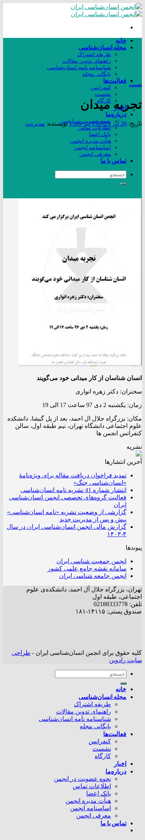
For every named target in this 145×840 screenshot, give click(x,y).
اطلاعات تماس (94, 127)
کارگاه (103, 756)
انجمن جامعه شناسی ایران (92, 575)
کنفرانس (101, 87)
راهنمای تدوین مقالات (86, 61)
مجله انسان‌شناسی (102, 47)
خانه (121, 40)
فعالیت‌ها (114, 80)
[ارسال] (123, 184)
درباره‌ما (116, 114)
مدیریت (35, 123)
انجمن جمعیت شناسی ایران (91, 561)
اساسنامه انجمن (92, 147)
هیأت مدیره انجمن (90, 141)
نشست (103, 94)
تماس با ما (113, 160)
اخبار (120, 763)
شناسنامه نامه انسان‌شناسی (79, 67)
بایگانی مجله (96, 74)
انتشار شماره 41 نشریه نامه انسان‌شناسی (73, 490)
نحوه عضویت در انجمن (82, 778)
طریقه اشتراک (94, 54)
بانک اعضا (100, 134)
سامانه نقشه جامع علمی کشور (87, 568)
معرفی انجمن (95, 154)
